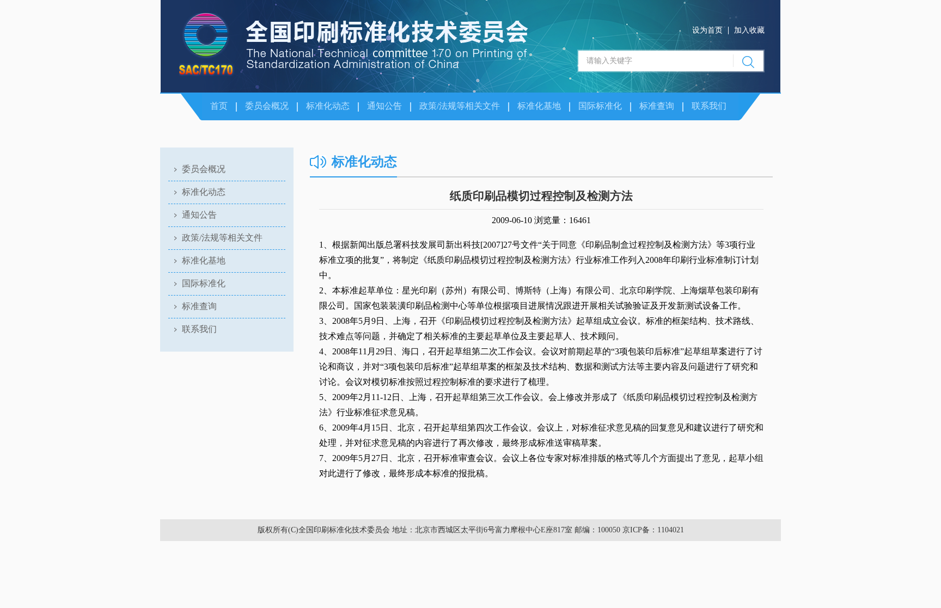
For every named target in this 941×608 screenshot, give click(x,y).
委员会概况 (267, 105)
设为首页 (707, 30)
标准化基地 (539, 105)
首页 (219, 105)
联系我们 (709, 105)
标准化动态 (328, 105)
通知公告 (384, 105)
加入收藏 (749, 30)
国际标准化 (600, 105)
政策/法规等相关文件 (459, 105)
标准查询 (656, 105)
